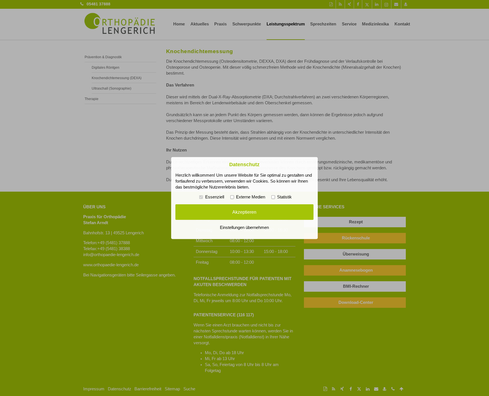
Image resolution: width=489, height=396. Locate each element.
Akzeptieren (244, 212)
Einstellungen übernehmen (244, 227)
